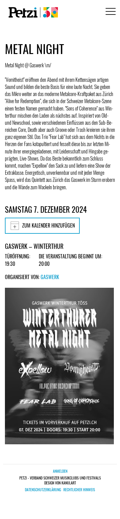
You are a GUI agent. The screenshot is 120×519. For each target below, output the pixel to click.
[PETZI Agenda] (32, 12)
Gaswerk (50, 277)
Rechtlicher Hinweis (79, 489)
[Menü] (109, 12)
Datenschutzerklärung (43, 489)
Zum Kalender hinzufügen (48, 225)
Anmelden (60, 471)
